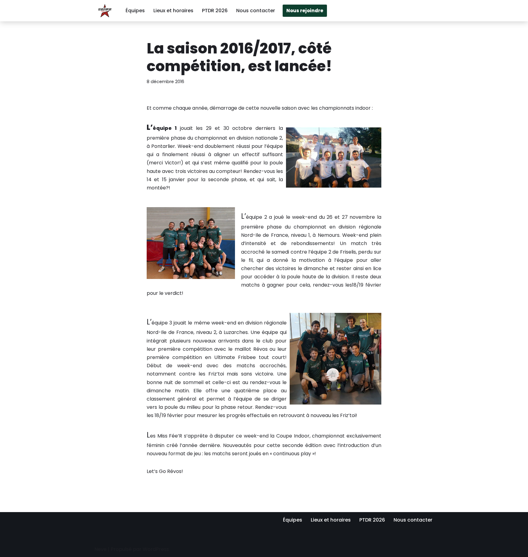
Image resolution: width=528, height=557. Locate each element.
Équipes (135, 10)
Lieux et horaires (173, 10)
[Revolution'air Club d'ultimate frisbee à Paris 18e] (104, 10)
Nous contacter (255, 10)
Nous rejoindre (304, 10)
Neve (100, 549)
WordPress (156, 549)
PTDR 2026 (215, 10)
